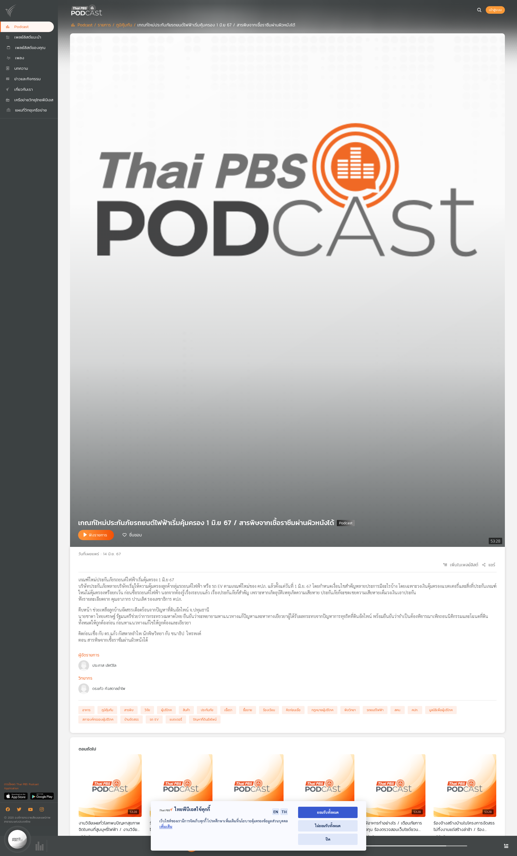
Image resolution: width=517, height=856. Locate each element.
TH (284, 811)
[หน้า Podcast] (103, 9)
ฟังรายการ (98, 535)
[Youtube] (32, 810)
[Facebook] (9, 810)
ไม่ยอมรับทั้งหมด (328, 825)
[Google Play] (42, 796)
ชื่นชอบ (135, 534)
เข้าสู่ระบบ (495, 10)
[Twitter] (20, 810)
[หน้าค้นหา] (479, 10)
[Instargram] (43, 810)
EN (275, 811)
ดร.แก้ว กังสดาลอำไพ (108, 688)
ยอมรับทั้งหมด (328, 812)
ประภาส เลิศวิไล (104, 665)
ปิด (328, 839)
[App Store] (16, 796)
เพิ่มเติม (165, 826)
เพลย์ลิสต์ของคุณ (29, 47)
